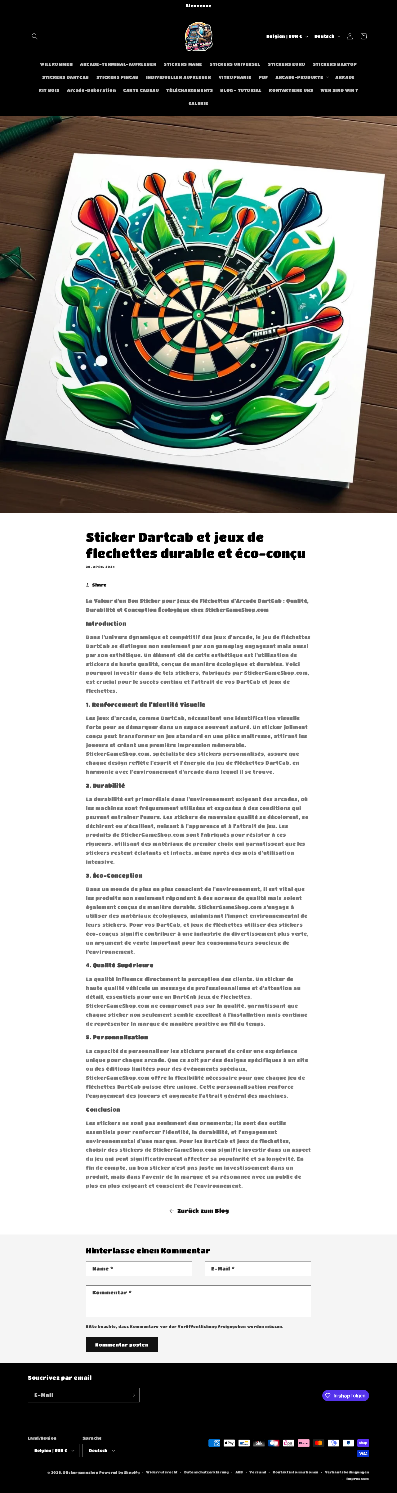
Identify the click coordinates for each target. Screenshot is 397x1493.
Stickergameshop (80, 1472)
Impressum (357, 1479)
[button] (35, 36)
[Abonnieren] (132, 1395)
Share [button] (99, 584)
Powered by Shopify (119, 1472)
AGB (239, 1472)
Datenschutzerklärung (206, 1472)
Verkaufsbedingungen (347, 1472)
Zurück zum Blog (203, 1210)
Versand (257, 1472)
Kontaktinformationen (296, 1472)
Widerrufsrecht (162, 1472)
